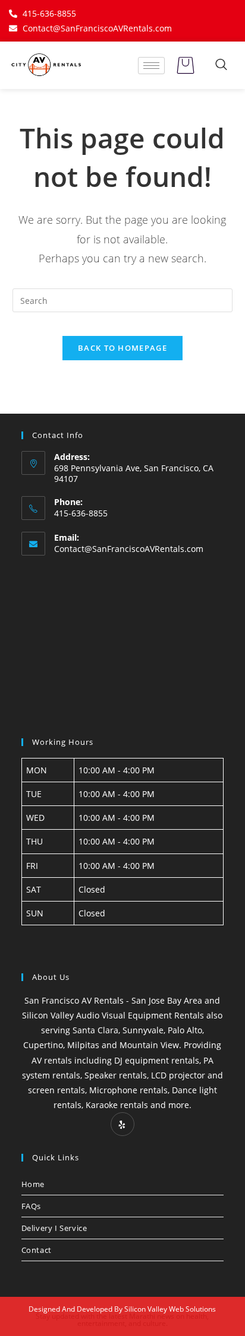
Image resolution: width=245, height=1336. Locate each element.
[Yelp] (122, 1124)
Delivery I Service (54, 1228)
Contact (36, 1250)
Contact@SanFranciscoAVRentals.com (128, 548)
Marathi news (151, 1316)
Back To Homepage (122, 347)
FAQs (31, 1206)
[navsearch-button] (221, 65)
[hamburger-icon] (151, 65)
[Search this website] (122, 299)
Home (33, 1184)
